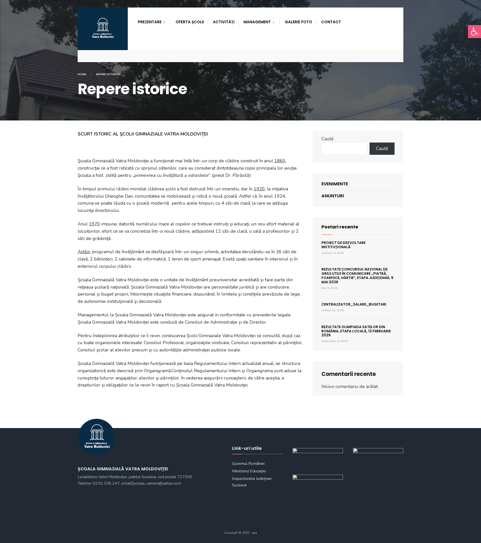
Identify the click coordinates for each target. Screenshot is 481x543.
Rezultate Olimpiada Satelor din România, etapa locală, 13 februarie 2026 (356, 331)
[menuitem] (154, 21)
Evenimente (334, 184)
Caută (327, 139)
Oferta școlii (190, 22)
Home (82, 74)
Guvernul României (248, 463)
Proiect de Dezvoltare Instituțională (343, 244)
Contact (331, 22)
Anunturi (332, 196)
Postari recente (339, 227)
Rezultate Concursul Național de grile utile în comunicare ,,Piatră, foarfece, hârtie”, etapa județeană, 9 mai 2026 (357, 275)
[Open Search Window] (391, 56)
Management (257, 22)
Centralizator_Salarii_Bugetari (353, 304)
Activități (223, 22)
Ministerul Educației (249, 471)
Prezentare (150, 22)
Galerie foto (298, 22)
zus (254, 533)
